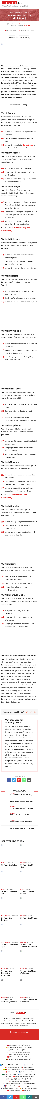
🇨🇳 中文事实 (26, 1091)
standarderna (16, 744)
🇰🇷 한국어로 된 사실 (24, 1079)
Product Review (9, 1021)
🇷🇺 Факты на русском (25, 1086)
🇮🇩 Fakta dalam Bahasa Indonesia (23, 1076)
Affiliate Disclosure (7, 1023)
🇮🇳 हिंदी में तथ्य (7, 1076)
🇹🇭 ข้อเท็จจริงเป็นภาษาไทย (9, 1088)
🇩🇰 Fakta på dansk (28, 1069)
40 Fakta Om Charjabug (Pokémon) (22, 801)
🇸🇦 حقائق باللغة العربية (9, 1074)
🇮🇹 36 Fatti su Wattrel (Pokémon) (18, 1054)
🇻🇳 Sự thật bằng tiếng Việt (28, 1088)
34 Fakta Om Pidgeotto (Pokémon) (6, 973)
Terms (23, 1023)
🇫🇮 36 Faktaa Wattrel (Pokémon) (18, 1050)
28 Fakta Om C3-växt (29, 918)
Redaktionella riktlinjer (27, 30)
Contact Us (19, 1021)
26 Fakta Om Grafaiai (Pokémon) (21, 821)
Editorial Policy (16, 1018)
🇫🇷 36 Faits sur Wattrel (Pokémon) (19, 1052)
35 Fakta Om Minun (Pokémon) (28, 972)
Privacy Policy (31, 1023)
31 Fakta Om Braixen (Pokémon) (21, 795)
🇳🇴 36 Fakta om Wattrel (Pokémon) (18, 1057)
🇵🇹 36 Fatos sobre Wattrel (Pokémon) (18, 1059)
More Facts (24, 1025)
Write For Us (29, 1021)
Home (11, 12)
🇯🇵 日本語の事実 (11, 1079)
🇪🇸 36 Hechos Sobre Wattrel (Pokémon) (19, 1047)
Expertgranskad (11, 30)
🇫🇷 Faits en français (30, 1065)
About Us (7, 1018)
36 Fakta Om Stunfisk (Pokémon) (28, 945)
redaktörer (18, 749)
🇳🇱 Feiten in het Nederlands (11, 1083)
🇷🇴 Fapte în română (10, 1086)
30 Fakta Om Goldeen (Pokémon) (21, 815)
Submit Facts (14, 1025)
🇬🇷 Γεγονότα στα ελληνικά (26, 1074)
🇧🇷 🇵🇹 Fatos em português (11, 1069)
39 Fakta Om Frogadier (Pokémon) (22, 828)
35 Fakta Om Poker (9, 865)
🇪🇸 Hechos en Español (12, 1067)
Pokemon (26, 12)
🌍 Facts (3, 1065)
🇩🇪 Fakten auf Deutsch (15, 1065)
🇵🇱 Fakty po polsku (28, 1083)
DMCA (17, 1023)
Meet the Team (28, 1018)
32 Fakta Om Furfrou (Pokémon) (28, 1001)
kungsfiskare (28, 145)
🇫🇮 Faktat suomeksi (25, 1072)
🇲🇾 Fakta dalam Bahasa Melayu (19, 1081)
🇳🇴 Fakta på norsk (11, 1072)
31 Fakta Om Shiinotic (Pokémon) (9, 1001)
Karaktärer (18, 12)
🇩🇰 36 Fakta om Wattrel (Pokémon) (18, 1045)
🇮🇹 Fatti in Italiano (27, 1067)
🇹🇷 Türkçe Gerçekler (13, 1091)
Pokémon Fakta (24, 37)
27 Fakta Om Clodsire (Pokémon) (21, 808)
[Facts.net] (13, 2)
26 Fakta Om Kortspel (6, 919)
